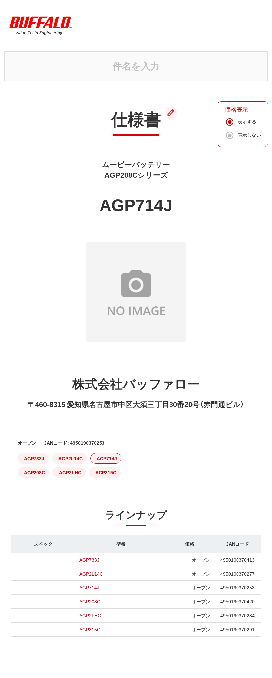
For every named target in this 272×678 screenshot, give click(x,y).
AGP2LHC (90, 615)
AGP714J (89, 587)
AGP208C (89, 601)
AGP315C (89, 629)
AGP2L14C (91, 573)
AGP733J (89, 559)
